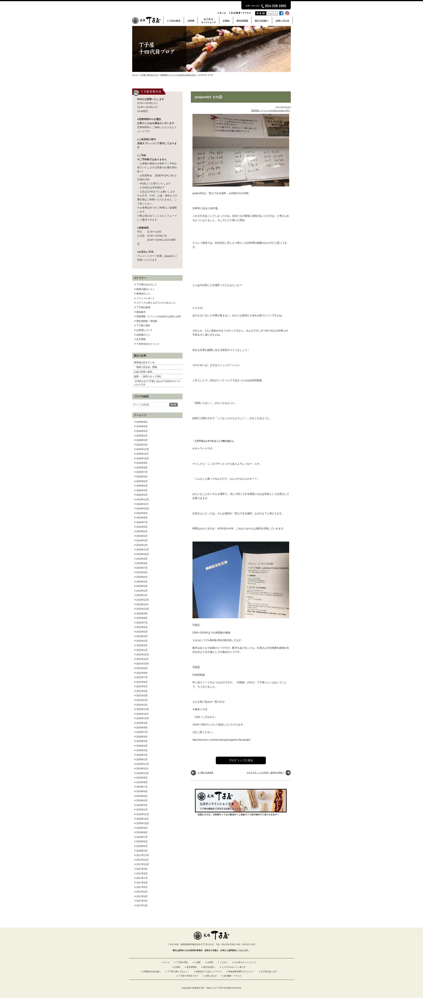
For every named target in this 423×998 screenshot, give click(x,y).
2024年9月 (142, 513)
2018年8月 (142, 832)
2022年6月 (142, 627)
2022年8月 (142, 618)
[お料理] (190, 21)
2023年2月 (142, 590)
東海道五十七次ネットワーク (209, 971)
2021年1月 (142, 704)
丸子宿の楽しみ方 (269, 971)
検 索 (173, 404)
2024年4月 (142, 536)
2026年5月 (142, 431)
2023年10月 (142, 554)
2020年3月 (142, 750)
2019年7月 (142, 786)
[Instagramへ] (287, 14)
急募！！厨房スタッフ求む (148, 376)
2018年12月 (142, 814)
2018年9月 (142, 828)
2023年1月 (142, 595)
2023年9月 (142, 558)
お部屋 (177, 967)
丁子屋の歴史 (182, 962)
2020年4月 (142, 745)
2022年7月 (142, 622)
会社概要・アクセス (232, 976)
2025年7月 (142, 472)
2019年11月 (142, 768)
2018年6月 (142, 841)
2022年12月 (142, 599)
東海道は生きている (144, 362)
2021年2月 (142, 700)
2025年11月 (142, 453)
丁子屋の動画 (143, 307)
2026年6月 (142, 426)
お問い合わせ (211, 976)
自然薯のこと (143, 334)
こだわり (224, 962)
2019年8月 (142, 782)
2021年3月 (142, 695)
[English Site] (272, 14)
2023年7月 (142, 568)
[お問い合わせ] (282, 21)
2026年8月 (142, 422)
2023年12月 (142, 549)
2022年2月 (142, 645)
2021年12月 (142, 654)
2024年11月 (142, 504)
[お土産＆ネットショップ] (208, 21)
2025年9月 (142, 463)
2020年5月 (142, 741)
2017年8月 (142, 873)
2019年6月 (142, 791)
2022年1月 (142, 650)
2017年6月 (142, 882)
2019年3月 (142, 805)
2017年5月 (142, 887)
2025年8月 (142, 467)
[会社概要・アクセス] (240, 13)
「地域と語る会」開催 (145, 367)
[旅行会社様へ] (262, 21)
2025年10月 (142, 458)
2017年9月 (142, 869)
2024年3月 (142, 540)
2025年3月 (142, 490)
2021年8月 (142, 673)
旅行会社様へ (209, 967)
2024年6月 (142, 527)
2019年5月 (142, 796)
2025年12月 (142, 449)
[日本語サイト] (260, 14)
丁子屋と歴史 (143, 325)
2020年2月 (142, 755)
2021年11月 (142, 659)
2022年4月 (142, 636)
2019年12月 (142, 764)
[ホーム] (222, 13)
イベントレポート (145, 298)
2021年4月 (142, 691)
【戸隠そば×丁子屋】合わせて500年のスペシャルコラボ (157, 383)
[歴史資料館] (242, 21)
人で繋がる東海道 (205, 773)
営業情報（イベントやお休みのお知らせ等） (159, 316)
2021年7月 (142, 677)
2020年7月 (142, 732)
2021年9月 (142, 668)
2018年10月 (142, 823)
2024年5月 (142, 531)
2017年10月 (142, 864)
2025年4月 (142, 485)
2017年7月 (142, 878)
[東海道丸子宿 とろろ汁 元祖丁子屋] (146, 22)
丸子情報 (141, 339)
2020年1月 (142, 759)
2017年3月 (142, 896)
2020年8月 (142, 727)
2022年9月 (142, 613)
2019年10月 (142, 773)
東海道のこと (143, 293)
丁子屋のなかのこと (146, 284)
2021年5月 (142, 686)
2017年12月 (142, 855)
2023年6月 (142, 572)
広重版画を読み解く (152, 971)
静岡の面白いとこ (145, 289)
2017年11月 (142, 859)
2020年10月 (142, 718)
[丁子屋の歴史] (173, 21)
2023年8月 (142, 563)
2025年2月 (142, 494)
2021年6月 (142, 682)
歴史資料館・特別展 (146, 321)
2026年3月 (142, 440)
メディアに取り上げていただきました (156, 302)
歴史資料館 (192, 967)
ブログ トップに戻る (241, 760)
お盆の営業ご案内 (143, 371)
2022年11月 (142, 604)
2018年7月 (142, 837)
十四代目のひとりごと (147, 344)
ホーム (167, 962)
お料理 (210, 962)
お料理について (144, 330)
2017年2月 (142, 900)
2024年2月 (142, 545)
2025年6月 (142, 476)
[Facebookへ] (281, 14)
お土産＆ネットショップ (245, 962)
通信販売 (141, 312)
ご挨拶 (198, 962)
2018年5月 (142, 846)
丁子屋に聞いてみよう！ (178, 971)
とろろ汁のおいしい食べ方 (234, 967)
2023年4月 (142, 581)
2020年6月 (142, 736)
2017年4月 (142, 891)
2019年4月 (142, 800)
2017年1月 (142, 905)
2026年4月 (142, 435)
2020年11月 (142, 714)
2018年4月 (142, 850)
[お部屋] (226, 21)
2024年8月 (142, 517)
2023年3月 (142, 586)
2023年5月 (142, 577)
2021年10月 (142, 663)
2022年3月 (142, 640)
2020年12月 (142, 709)
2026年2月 (142, 444)
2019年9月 (142, 777)
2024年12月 (142, 499)
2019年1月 (142, 809)
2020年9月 (142, 723)
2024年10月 (142, 508)
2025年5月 (142, 481)
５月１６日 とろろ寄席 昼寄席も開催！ (265, 773)
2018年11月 (142, 818)
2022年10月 (142, 609)
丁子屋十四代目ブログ (188, 976)
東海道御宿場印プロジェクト (241, 971)
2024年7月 (142, 522)
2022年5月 (142, 631)
